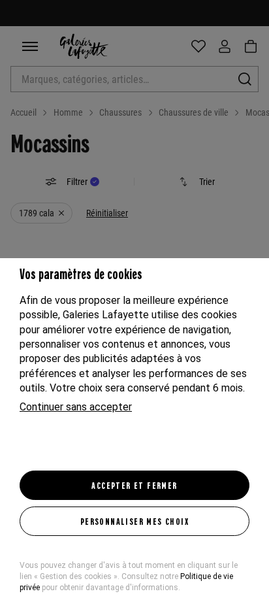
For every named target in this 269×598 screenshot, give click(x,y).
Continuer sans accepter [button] (76, 407)
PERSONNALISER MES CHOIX (134, 521)
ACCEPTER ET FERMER (134, 485)
